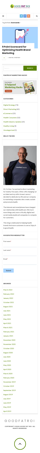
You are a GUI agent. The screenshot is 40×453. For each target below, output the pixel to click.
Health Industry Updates (12, 122)
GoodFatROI (20, 421)
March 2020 (7, 373)
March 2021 (7, 327)
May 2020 (7, 365)
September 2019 (9, 390)
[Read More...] (4, 58)
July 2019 (6, 399)
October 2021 (8, 302)
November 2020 (9, 344)
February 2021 (8, 332)
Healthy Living (8, 126)
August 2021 (8, 306)
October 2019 (8, 386)
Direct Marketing (9, 109)
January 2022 (8, 298)
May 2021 (7, 319)
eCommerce (7, 113)
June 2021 (7, 315)
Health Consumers (10, 117)
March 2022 (7, 290)
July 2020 (6, 357)
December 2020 (9, 340)
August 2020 (8, 353)
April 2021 (7, 323)
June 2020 (7, 361)
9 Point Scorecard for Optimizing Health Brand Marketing (16, 50)
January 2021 (8, 336)
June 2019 (7, 403)
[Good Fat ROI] (20, 6)
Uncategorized (8, 130)
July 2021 (6, 311)
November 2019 (9, 382)
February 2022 (8, 294)
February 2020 (8, 378)
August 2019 (8, 394)
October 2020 (8, 348)
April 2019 (7, 411)
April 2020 (7, 369)
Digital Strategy (14, 57)
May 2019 (7, 407)
